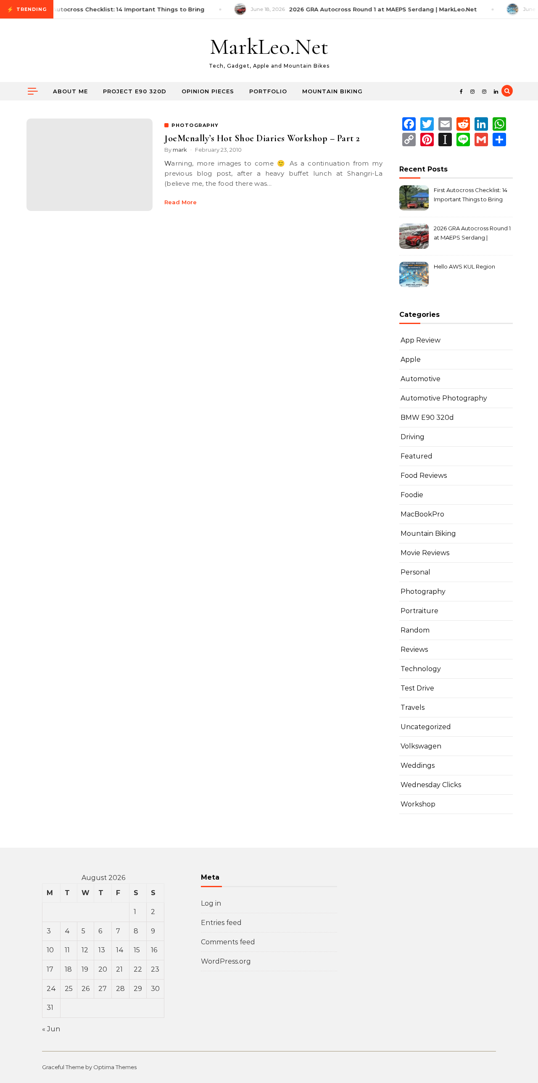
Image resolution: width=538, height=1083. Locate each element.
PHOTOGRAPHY (195, 125)
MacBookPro (422, 514)
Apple (411, 360)
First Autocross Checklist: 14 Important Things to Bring (470, 195)
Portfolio (268, 91)
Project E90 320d (134, 91)
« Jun (51, 1029)
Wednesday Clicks (431, 785)
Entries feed (221, 923)
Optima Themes (115, 1067)
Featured (417, 456)
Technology (421, 669)
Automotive (420, 379)
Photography (423, 592)
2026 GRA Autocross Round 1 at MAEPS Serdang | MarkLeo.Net (472, 234)
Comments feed (228, 942)
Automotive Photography (444, 398)
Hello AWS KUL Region (464, 266)
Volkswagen (421, 746)
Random (415, 630)
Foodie (412, 495)
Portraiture (419, 611)
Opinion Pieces (208, 91)
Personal (415, 572)
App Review (420, 340)
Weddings (418, 765)
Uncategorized (426, 727)
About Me (70, 91)
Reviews (414, 649)
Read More (180, 202)
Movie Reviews (425, 553)
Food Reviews (424, 476)
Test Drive (417, 688)
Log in (211, 903)
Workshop (418, 804)
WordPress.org (226, 961)
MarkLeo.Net (269, 46)
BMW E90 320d (427, 418)
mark (180, 149)
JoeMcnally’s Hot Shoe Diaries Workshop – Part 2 (262, 138)
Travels (413, 707)
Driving (413, 437)
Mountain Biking (332, 91)
